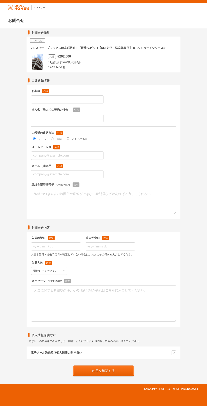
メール (42, 139)
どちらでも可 (80, 139)
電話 (59, 139)
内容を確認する (103, 370)
